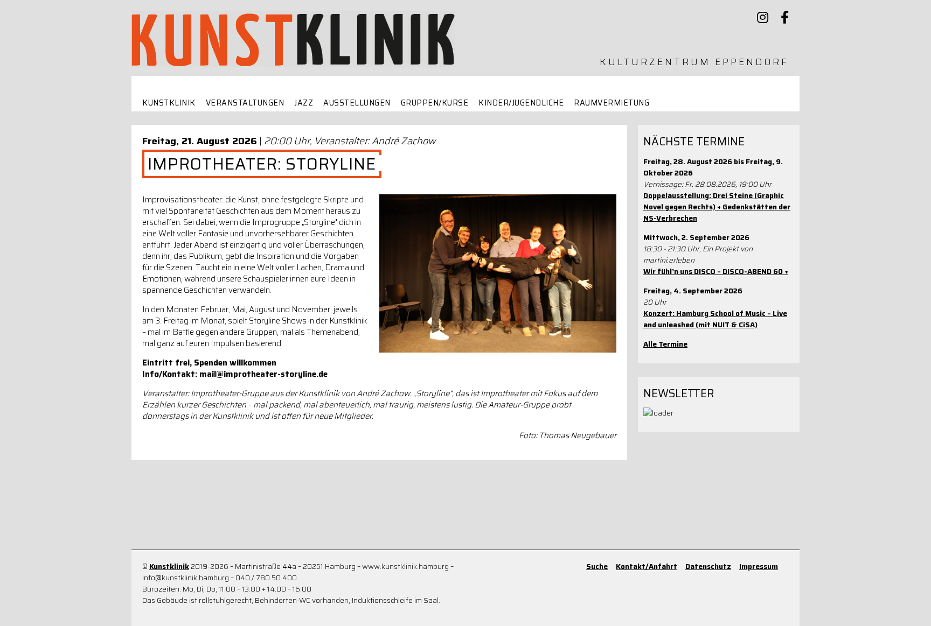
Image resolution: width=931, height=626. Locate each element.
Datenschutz (708, 566)
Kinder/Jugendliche (521, 103)
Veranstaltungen (245, 103)
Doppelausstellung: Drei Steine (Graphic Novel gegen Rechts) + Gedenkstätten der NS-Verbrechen (716, 207)
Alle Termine (665, 344)
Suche (597, 566)
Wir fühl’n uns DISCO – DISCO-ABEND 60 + (715, 271)
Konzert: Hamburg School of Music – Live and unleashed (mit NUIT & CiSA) (715, 319)
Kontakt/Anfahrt (646, 566)
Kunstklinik (169, 103)
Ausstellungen (357, 103)
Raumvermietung (611, 103)
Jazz (303, 103)
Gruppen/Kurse (435, 103)
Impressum (758, 566)
